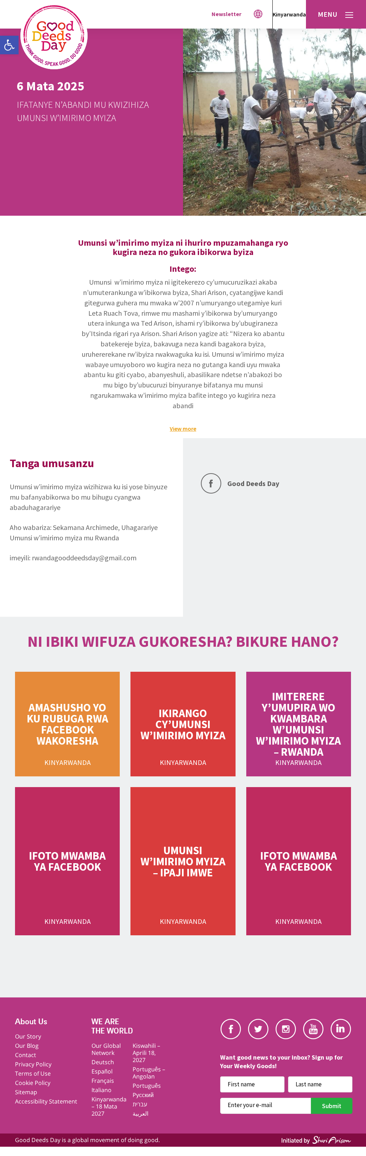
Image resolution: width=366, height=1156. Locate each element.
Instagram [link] (286, 1029)
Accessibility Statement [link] (46, 1101)
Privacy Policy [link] (33, 1064)
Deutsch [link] (103, 1062)
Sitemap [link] (26, 1092)
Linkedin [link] (341, 1029)
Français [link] (103, 1081)
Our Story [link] (28, 1036)
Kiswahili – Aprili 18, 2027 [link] (146, 1053)
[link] (9, 45)
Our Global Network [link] (106, 1049)
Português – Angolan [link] (149, 1072)
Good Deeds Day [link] (253, 483)
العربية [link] (140, 1113)
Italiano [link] (102, 1090)
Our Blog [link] (27, 1046)
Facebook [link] (231, 1029)
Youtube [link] (313, 1029)
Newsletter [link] (226, 13)
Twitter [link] (258, 1029)
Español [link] (102, 1071)
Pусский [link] (143, 1095)
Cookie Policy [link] (32, 1083)
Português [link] (147, 1086)
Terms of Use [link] (33, 1073)
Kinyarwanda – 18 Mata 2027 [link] (109, 1106)
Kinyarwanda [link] (289, 14)
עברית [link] (140, 1104)
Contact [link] (25, 1055)
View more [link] (183, 428)
